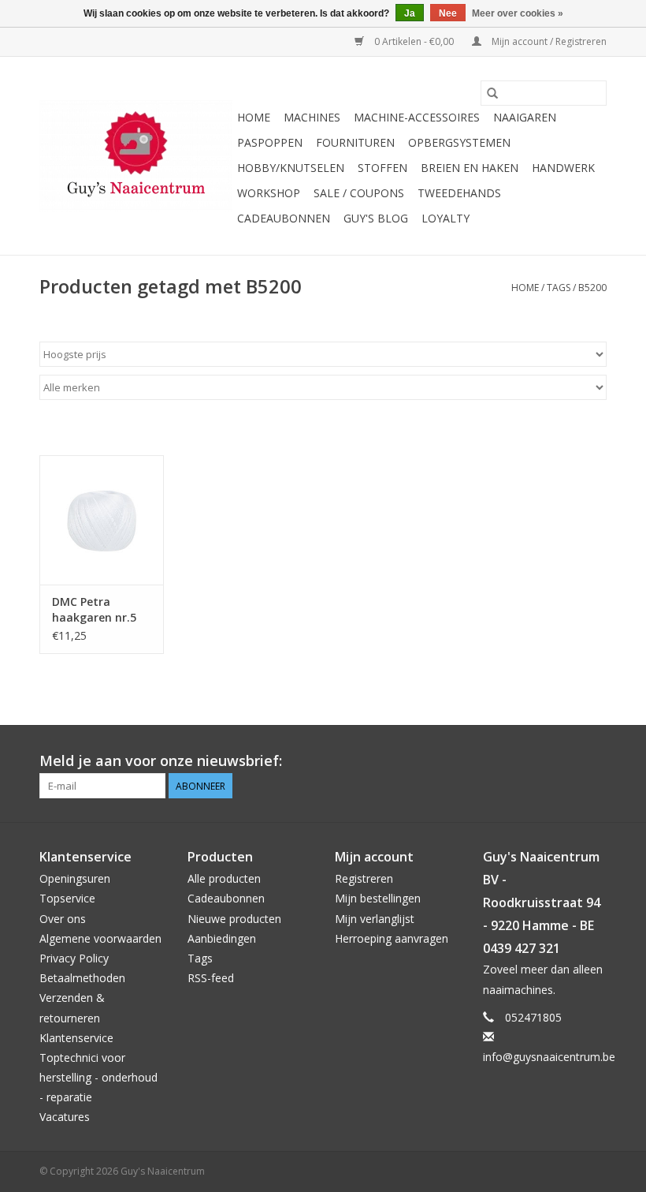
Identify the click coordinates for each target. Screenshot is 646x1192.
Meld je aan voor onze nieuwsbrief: (160, 761)
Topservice (67, 898)
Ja (409, 13)
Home (253, 117)
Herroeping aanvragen (391, 938)
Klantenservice (76, 1037)
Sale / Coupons (359, 192)
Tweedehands (459, 192)
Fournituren (355, 142)
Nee (448, 13)
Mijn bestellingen (378, 898)
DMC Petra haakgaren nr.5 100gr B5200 (94, 610)
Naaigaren (524, 117)
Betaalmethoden (82, 977)
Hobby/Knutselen (290, 167)
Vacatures (64, 1116)
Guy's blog (375, 218)
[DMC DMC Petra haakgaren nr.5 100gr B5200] (101, 520)
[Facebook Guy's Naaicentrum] (537, 761)
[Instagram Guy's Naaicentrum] (594, 761)
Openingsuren (74, 878)
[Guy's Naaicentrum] (135, 156)
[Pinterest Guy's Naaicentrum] (565, 761)
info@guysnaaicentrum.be (549, 1056)
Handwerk (563, 167)
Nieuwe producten (234, 918)
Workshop (268, 192)
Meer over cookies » (517, 13)
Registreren (364, 878)
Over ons (62, 918)
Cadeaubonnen (283, 218)
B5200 (592, 287)
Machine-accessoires (417, 117)
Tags (558, 287)
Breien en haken (469, 167)
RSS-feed (210, 977)
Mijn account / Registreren (548, 41)
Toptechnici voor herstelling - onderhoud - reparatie (98, 1077)
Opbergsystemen (459, 142)
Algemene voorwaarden (100, 938)
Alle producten (224, 878)
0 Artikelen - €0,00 (414, 41)
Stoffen (382, 167)
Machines (312, 117)
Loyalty (445, 218)
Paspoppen (270, 142)
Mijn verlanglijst (374, 918)
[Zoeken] (492, 93)
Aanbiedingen (221, 938)
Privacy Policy (74, 958)
